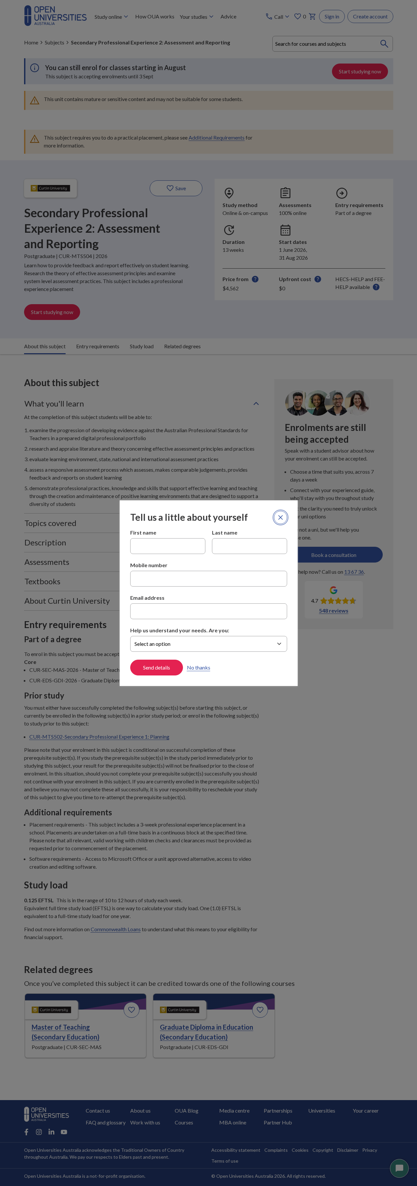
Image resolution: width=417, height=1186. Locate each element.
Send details (156, 667)
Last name (224, 532)
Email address (147, 597)
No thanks (198, 667)
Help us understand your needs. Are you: (179, 630)
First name (143, 532)
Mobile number (148, 565)
